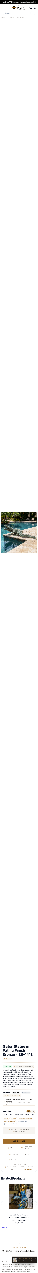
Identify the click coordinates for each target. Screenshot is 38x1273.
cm (33, 1111)
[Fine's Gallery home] (18, 7)
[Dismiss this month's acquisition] (35, 1258)
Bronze (12, 17)
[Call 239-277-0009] (30, 8)
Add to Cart (19, 1141)
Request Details (28, 1147)
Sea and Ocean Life (21, 17)
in (28, 1111)
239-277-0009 (28, 1170)
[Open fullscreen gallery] (19, 532)
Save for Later (20, 1164)
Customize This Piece (20, 1159)
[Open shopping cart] (35, 8)
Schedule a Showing (20, 1154)
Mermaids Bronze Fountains (19, 1215)
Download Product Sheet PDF (20, 1167)
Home (3, 17)
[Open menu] (5, 8)
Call (12, 1147)
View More (6, 1227)
